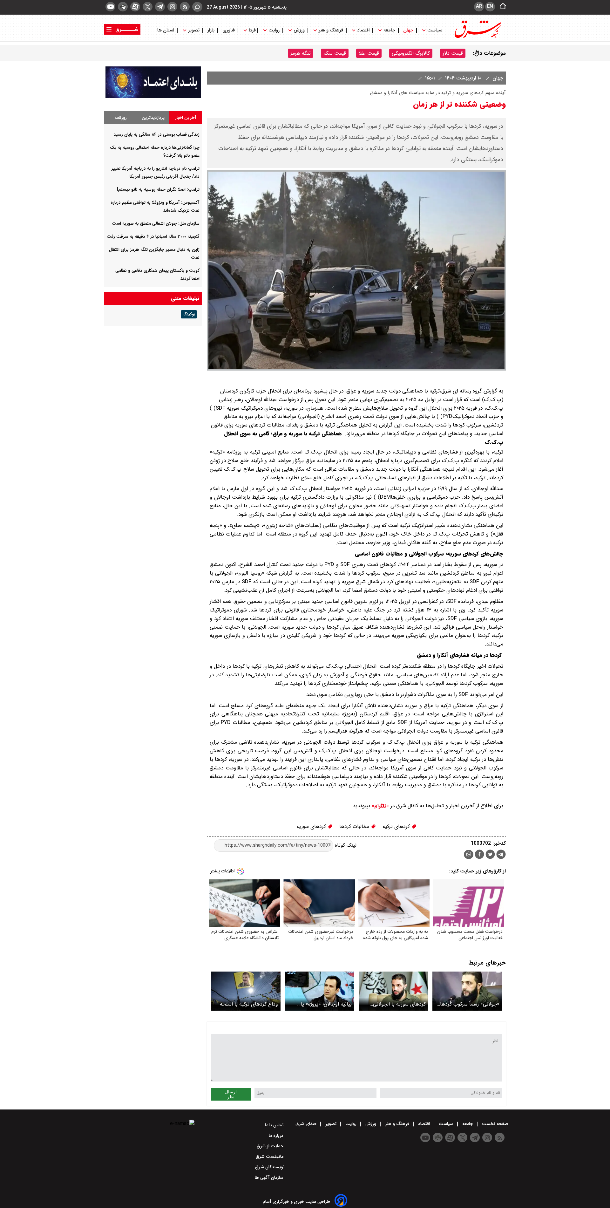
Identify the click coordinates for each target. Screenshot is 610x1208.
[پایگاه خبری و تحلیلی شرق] (477, 37)
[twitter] (147, 6)
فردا (251, 30)
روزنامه (120, 117)
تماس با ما (275, 1125)
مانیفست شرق (270, 1156)
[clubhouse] (123, 6)
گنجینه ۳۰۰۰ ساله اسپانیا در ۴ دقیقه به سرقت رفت (153, 236)
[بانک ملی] (153, 97)
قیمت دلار (453, 53)
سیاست (435, 30)
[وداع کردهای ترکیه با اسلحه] (246, 991)
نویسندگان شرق (270, 1167)
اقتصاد (363, 30)
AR (479, 6)
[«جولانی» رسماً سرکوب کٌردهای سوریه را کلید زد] (467, 991)
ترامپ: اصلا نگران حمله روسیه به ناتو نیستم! (158, 189)
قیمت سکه (334, 53)
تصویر (194, 30)
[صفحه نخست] (501, 6)
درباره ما (277, 1135)
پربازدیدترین (153, 117)
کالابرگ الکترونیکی (411, 53)
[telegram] (160, 6)
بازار (211, 30)
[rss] (185, 6)
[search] (197, 7)
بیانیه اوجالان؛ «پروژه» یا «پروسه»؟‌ (326, 1004)
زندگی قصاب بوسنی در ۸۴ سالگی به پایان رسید (156, 134)
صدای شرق (306, 1123)
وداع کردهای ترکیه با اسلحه (249, 1004)
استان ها (166, 30)
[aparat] (135, 6)
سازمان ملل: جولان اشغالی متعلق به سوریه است (156, 223)
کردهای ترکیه (397, 826)
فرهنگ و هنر (330, 30)
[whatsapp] (468, 854)
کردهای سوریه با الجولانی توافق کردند (399, 1004)
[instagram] (172, 6)
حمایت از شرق (271, 1146)
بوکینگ (189, 314)
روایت (274, 30)
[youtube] (110, 6)
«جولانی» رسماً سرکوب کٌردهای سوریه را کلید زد (467, 1004)
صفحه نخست (494, 1123)
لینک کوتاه (344, 845)
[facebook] (479, 855)
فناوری (228, 30)
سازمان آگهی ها (270, 1177)
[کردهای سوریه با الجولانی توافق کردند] (393, 991)
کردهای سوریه (312, 826)
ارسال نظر (231, 1094)
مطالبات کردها (355, 826)
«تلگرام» (379, 806)
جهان (408, 30)
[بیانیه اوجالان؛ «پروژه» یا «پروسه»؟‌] (319, 991)
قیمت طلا (369, 53)
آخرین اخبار (185, 117)
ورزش (299, 30)
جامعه (389, 30)
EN (490, 6)
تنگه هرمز (300, 53)
